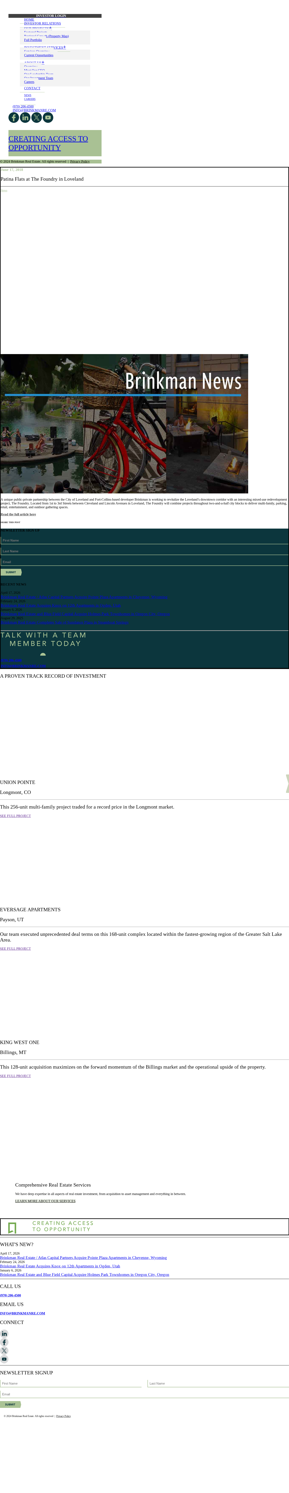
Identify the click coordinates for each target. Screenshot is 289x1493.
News (27, 95)
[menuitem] (55, 16)
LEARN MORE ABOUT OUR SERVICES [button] (45, 1201)
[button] (144, 1334)
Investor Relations (42, 23)
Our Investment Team (38, 78)
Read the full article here (18, 514)
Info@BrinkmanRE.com (34, 110)
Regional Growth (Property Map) (46, 36)
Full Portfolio (33, 40)
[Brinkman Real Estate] (144, 5)
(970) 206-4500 (23, 106)
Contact (32, 88)
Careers (29, 82)
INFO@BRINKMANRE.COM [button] (23, 666)
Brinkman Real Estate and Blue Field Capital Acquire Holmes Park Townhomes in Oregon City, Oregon (85, 614)
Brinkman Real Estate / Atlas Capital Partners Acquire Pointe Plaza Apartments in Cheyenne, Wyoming (84, 597)
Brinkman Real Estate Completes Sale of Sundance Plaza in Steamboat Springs (64, 622)
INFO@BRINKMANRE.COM (22, 1313)
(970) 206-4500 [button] (11, 660)
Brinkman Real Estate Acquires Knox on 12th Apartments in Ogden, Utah (61, 605)
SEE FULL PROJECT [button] (15, 816)
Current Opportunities (38, 55)
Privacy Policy (80, 161)
